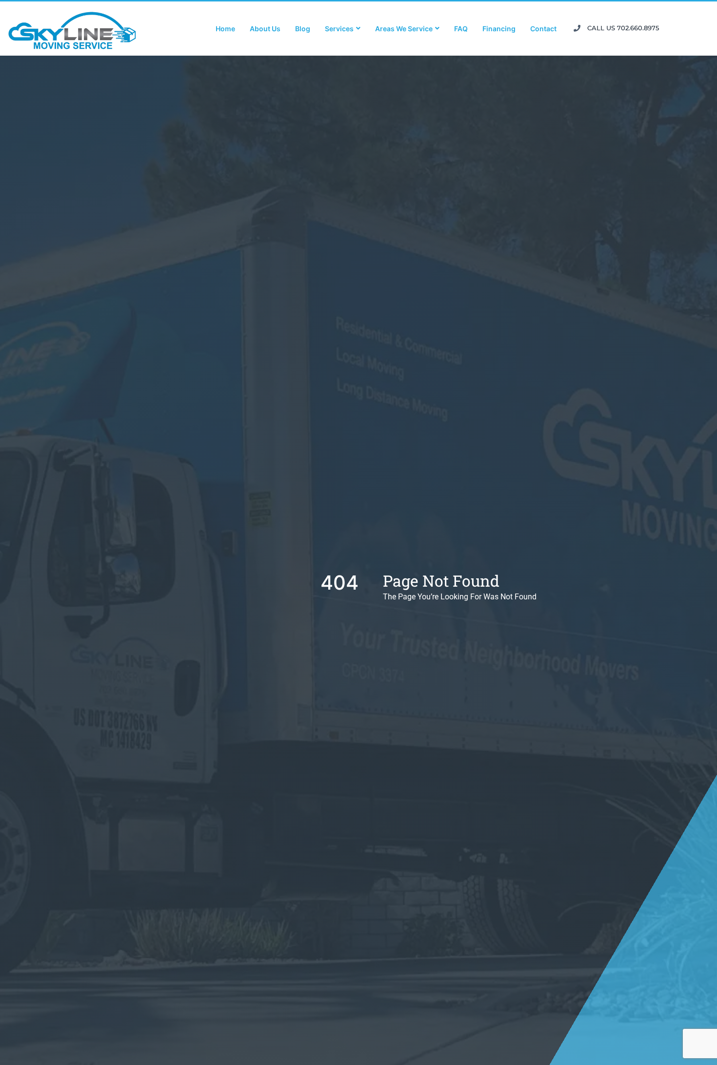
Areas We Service (404, 28)
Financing (499, 28)
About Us (265, 28)
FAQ (461, 28)
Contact (543, 28)
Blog (302, 28)
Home (225, 28)
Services (339, 28)
